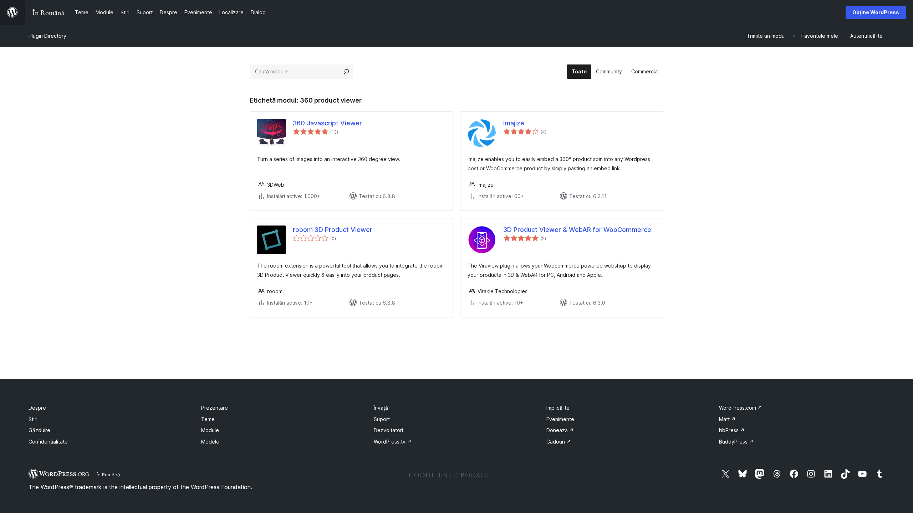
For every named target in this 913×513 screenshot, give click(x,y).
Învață (381, 408)
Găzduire (39, 430)
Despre (37, 408)
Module (210, 430)
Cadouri (558, 442)
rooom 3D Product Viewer (332, 229)
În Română (108, 474)
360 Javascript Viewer (327, 123)
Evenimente (560, 419)
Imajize (513, 123)
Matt (727, 419)
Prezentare (214, 408)
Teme (208, 419)
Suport (382, 419)
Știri (33, 419)
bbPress (732, 430)
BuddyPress (736, 442)
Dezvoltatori (388, 430)
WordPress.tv (393, 442)
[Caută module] (346, 71)
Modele (210, 442)
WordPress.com (740, 408)
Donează (560, 430)
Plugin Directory (47, 36)
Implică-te (558, 408)
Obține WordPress (875, 12)
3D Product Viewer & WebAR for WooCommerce (577, 229)
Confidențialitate (48, 442)
